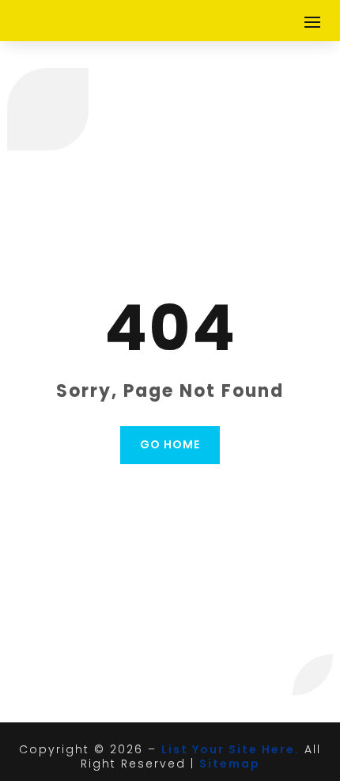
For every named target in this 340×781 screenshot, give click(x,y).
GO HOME (170, 444)
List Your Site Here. (230, 749)
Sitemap (229, 763)
